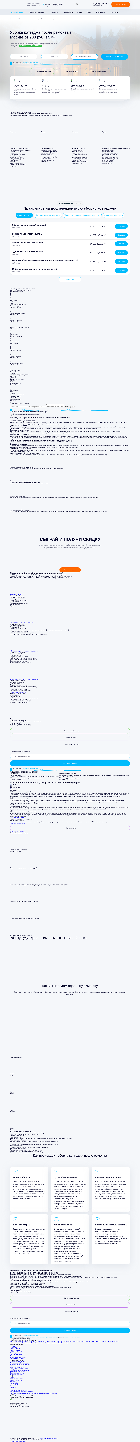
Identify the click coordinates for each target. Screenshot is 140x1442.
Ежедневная (18, 1343)
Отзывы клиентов (16, 1380)
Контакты (115, 12)
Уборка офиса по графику (19, 1366)
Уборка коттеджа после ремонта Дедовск (24, 651)
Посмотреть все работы (18, 692)
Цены (12, 1377)
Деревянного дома (69, 1341)
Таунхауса (64, 1343)
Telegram (88, 4)
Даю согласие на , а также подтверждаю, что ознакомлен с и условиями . (60, 409)
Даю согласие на (26, 62)
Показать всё (70, 279)
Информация (100, 12)
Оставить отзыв (15, 789)
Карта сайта (14, 1383)
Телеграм (16, 1393)
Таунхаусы (13, 1356)
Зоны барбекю (15, 1341)
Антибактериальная (16, 1351)
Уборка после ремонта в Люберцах (22, 623)
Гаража (78, 1341)
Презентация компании (18, 1441)
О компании (14, 1384)
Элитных (84, 1341)
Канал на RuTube (51, 1393)
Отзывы (79, 12)
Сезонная (31, 1341)
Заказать (121, 226)
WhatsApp (81, 4)
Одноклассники (24, 1393)
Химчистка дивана (16, 594)
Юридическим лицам (37, 12)
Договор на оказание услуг (19, 1390)
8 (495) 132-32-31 (101, 3)
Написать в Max (71, 71)
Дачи (59, 1343)
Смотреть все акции (16, 781)
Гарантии (13, 1386)
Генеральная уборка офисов (19, 1363)
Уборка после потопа (17, 1358)
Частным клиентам (16, 12)
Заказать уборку (69, 406)
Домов (33, 1343)
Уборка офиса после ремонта (20, 1364)
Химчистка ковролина (17, 1371)
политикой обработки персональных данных (45, 63)
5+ (11, 299)
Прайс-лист (54, 12)
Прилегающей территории (54, 1341)
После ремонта (40, 1343)
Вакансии (13, 1387)
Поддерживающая (51, 1343)
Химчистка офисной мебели (19, 1370)
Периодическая (92, 1341)
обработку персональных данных (30, 62)
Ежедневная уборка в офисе (19, 1369)
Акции (89, 12)
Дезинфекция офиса (17, 1373)
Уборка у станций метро (18, 1357)
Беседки (37, 1341)
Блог (11, 1389)
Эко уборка (14, 1353)
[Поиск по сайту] (77, 4)
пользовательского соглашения (72, 63)
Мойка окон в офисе (17, 1367)
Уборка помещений (16, 1374)
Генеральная (14, 1347)
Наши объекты (68, 12)
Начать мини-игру (70, 570)
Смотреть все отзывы (17, 817)
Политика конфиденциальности (47, 1438)
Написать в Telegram (99, 71)
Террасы (43, 1341)
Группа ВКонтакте (36, 1393)
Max (11, 1393)
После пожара (15, 1350)
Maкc (85, 4)
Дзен (43, 1393)
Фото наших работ (16, 1379)
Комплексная (26, 1343)
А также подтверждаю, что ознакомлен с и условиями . (47, 63)
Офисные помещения (17, 1361)
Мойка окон (24, 1341)
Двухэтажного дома (103, 1341)
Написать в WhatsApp (44, 71)
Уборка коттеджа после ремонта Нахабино (24, 679)
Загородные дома (16, 1354)
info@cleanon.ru (98, 5)
